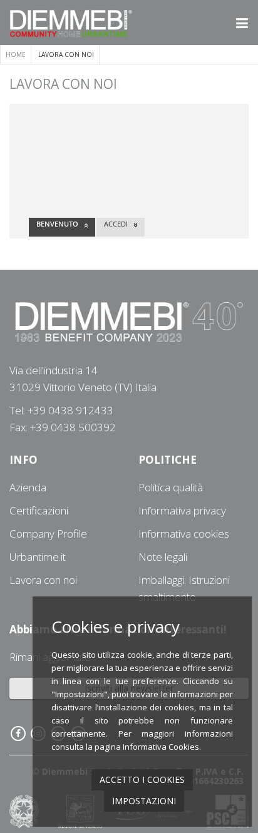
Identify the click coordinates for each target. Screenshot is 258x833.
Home (16, 54)
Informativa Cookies (161, 746)
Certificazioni (38, 510)
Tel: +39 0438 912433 (61, 410)
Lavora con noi (43, 580)
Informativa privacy (182, 510)
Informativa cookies (183, 533)
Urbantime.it (37, 556)
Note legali (162, 556)
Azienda (27, 487)
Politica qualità (170, 487)
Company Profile (48, 533)
